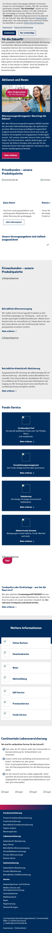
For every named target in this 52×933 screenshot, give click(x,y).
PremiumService (21, 703)
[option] (20, 204)
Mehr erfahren (10, 155)
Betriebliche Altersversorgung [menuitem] (16, 848)
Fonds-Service (20, 714)
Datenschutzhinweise (23, 27)
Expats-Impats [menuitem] (9, 828)
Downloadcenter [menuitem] (10, 893)
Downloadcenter (21, 654)
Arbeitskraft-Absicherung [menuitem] (14, 841)
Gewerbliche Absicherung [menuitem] (14, 868)
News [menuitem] (5, 900)
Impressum (7, 27)
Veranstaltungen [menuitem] (10, 907)
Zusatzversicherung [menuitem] (11, 821)
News (15, 667)
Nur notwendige (27, 33)
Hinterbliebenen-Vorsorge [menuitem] (14, 851)
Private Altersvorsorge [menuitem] (13, 855)
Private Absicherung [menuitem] (12, 871)
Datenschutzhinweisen (34, 23)
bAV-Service (18, 692)
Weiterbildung (20, 678)
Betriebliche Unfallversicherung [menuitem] (17, 874)
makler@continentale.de (16, 923)
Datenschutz (41, 18)
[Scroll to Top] (46, 925)
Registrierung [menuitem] (9, 904)
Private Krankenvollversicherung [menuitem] (17, 818)
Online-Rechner (20, 643)
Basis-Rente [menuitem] (8, 844)
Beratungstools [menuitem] (10, 831)
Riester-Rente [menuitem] (9, 858)
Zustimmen (9, 33)
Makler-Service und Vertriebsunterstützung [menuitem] (13, 888)
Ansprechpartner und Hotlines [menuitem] (16, 884)
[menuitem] (26, 813)
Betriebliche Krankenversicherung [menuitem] (18, 824)
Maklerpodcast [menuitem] (9, 897)
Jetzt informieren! (14, 222)
